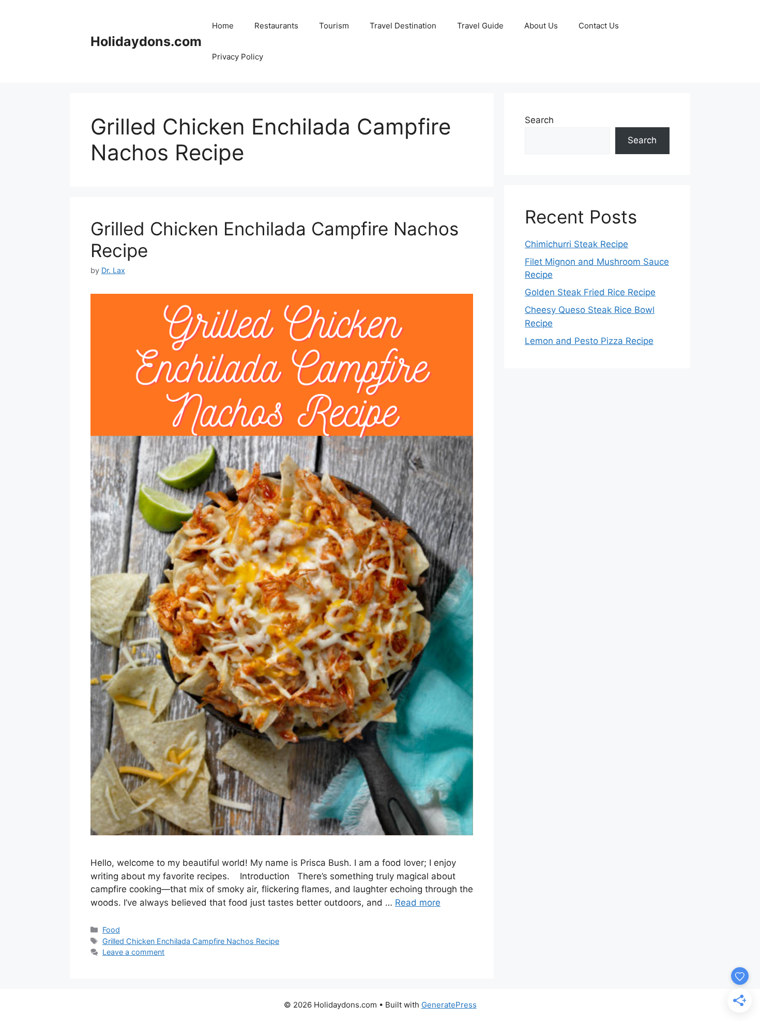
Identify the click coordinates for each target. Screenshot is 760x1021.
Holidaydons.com (146, 41)
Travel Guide (480, 26)
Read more (417, 902)
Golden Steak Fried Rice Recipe (590, 292)
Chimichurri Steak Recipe (576, 244)
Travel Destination (403, 26)
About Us (541, 26)
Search (539, 120)
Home (223, 26)
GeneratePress (449, 1005)
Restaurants (276, 26)
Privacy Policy (237, 57)
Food (111, 929)
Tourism (334, 26)
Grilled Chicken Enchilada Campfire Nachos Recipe (190, 941)
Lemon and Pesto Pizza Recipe (589, 341)
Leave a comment (133, 952)
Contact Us (599, 26)
